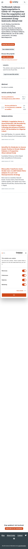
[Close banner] (25, 253)
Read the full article (8, 44)
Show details (20, 290)
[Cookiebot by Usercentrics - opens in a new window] (16, 253)
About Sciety (11, 535)
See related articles (8, 49)
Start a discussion (7, 57)
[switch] (24, 275)
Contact (20, 535)
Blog (3, 535)
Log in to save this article (11, 74)
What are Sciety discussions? (9, 59)
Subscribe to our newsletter (14, 528)
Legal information (22, 545)
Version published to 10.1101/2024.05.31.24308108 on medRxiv (13, 107)
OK (14, 295)
